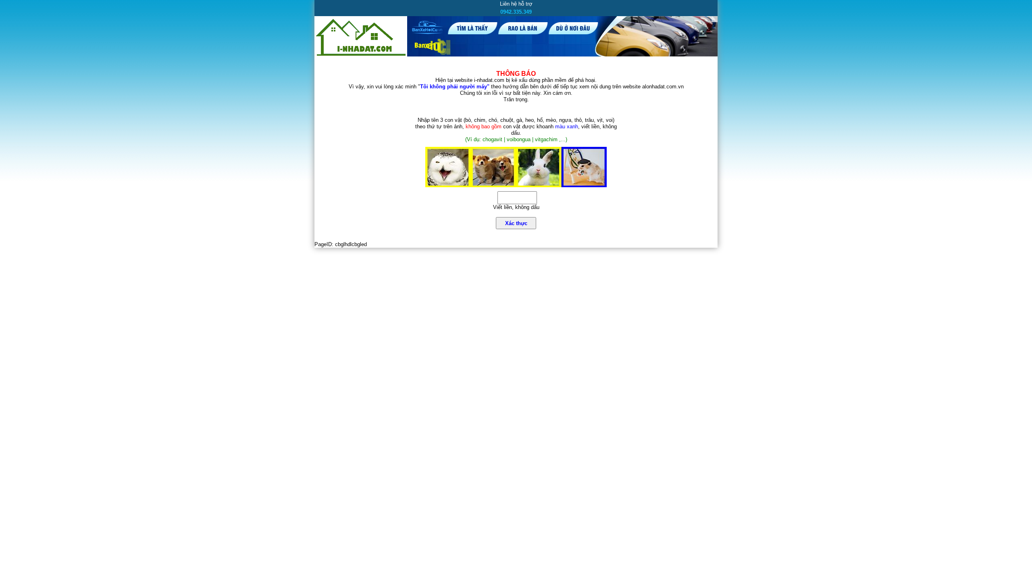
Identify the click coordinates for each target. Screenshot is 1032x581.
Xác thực (516, 223)
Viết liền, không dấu (516, 207)
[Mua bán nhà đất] (360, 55)
